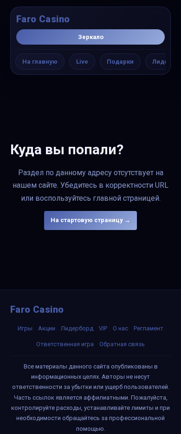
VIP (103, 328)
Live (82, 61)
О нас (120, 328)
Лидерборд (77, 328)
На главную (40, 61)
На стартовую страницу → (90, 220)
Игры (25, 328)
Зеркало (90, 36)
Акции (46, 328)
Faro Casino (43, 19)
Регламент (148, 328)
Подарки (120, 61)
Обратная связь (122, 344)
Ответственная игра (65, 344)
